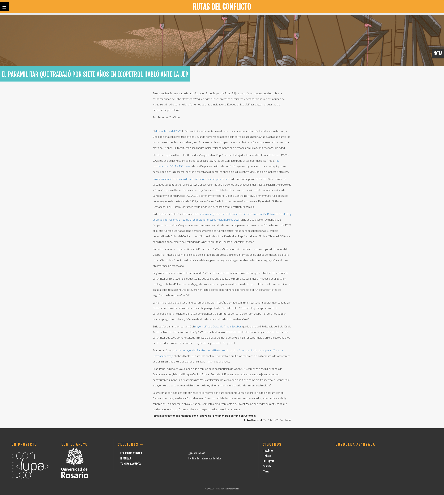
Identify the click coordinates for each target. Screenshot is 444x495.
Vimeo (266, 471)
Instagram (268, 461)
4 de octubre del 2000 (168, 131)
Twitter (267, 455)
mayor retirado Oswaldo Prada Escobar (217, 326)
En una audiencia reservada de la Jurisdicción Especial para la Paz (191, 179)
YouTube (267, 466)
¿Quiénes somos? (196, 453)
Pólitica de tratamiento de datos (204, 458)
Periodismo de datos (131, 453)
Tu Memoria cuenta (130, 463)
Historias (125, 458)
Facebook (268, 450)
